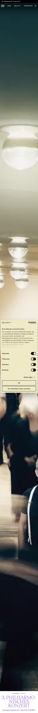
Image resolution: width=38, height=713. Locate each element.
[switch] (33, 359)
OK (19, 383)
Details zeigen (28, 377)
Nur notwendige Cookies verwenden (19, 388)
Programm (15, 693)
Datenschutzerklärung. (9, 347)
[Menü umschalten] (36, 6)
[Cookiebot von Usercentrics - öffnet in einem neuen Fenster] (28, 323)
